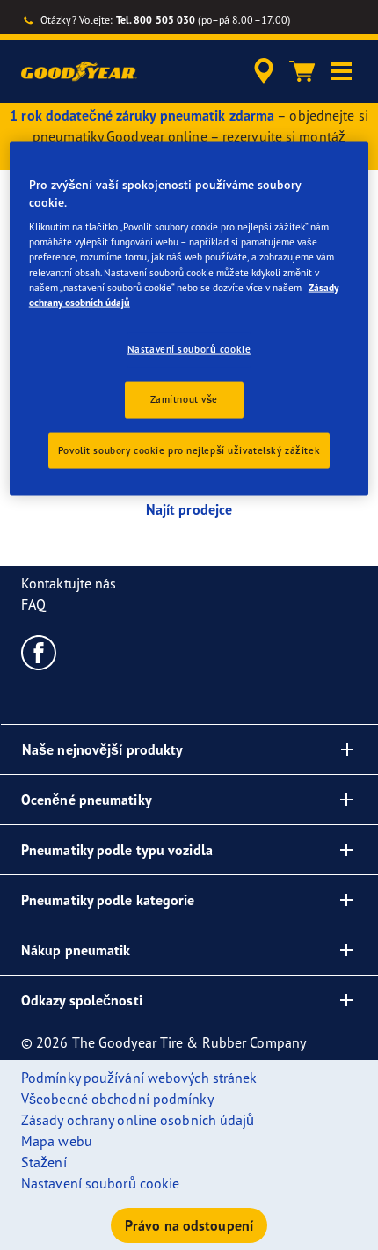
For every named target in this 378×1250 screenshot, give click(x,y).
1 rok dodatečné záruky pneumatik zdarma (142, 115)
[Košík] (302, 71)
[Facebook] (39, 652)
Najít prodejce (189, 509)
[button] (341, 71)
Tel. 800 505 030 (156, 19)
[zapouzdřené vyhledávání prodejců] (264, 71)
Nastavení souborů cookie (189, 348)
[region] (189, 319)
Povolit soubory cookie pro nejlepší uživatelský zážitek (189, 449)
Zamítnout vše (184, 398)
